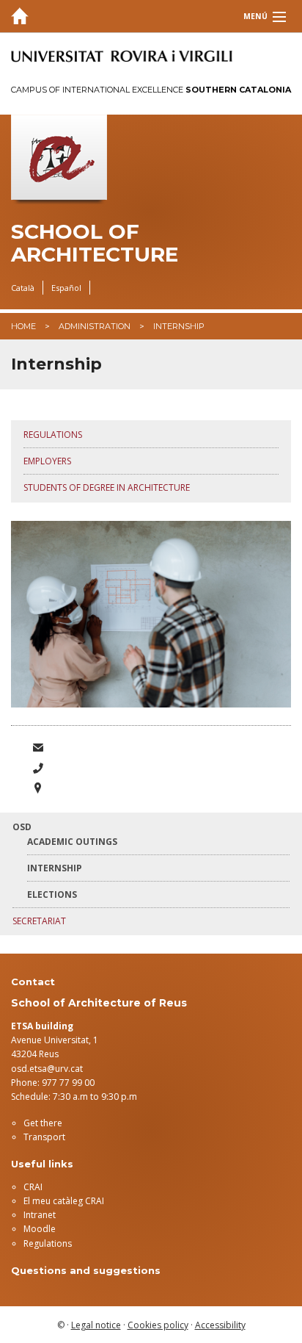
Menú (255, 16)
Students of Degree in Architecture (106, 487)
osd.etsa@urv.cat (47, 1068)
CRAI (33, 1187)
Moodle (39, 1229)
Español (66, 287)
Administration (94, 326)
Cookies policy (158, 1325)
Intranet (39, 1215)
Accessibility (220, 1325)
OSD (22, 827)
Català (22, 287)
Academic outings (72, 841)
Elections (52, 894)
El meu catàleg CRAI (63, 1201)
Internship (54, 868)
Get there (42, 1123)
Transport (44, 1137)
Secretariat (39, 921)
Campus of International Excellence (151, 89)
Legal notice (96, 1325)
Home (23, 326)
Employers (47, 461)
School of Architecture (94, 243)
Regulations (52, 434)
